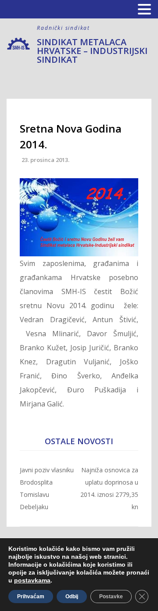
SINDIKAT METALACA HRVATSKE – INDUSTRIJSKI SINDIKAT (92, 50)
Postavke (111, 596)
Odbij (71, 596)
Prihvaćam (30, 596)
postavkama (32, 580)
